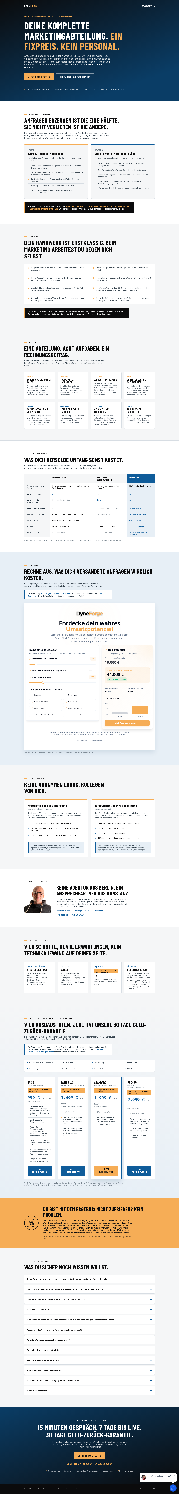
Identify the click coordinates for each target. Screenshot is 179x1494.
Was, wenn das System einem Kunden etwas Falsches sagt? (54, 1330)
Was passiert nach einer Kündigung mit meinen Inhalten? (53, 1380)
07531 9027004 (148, 6)
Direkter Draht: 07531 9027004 (70, 914)
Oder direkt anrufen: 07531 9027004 (89, 1463)
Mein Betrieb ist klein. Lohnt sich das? (44, 1360)
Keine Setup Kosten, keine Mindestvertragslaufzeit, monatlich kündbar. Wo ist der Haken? (68, 1279)
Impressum (133, 1489)
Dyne (30, 5)
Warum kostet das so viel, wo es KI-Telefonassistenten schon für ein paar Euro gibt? (66, 1289)
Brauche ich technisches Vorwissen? (44, 1370)
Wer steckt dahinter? (37, 1390)
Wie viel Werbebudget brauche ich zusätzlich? (48, 1340)
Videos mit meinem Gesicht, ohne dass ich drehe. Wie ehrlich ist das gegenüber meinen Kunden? (71, 1319)
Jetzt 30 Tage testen (89, 1455)
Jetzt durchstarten (39, 76)
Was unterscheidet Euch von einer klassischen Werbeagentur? (56, 1299)
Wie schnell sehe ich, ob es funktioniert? (45, 1350)
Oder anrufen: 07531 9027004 (75, 76)
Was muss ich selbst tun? (38, 1309)
